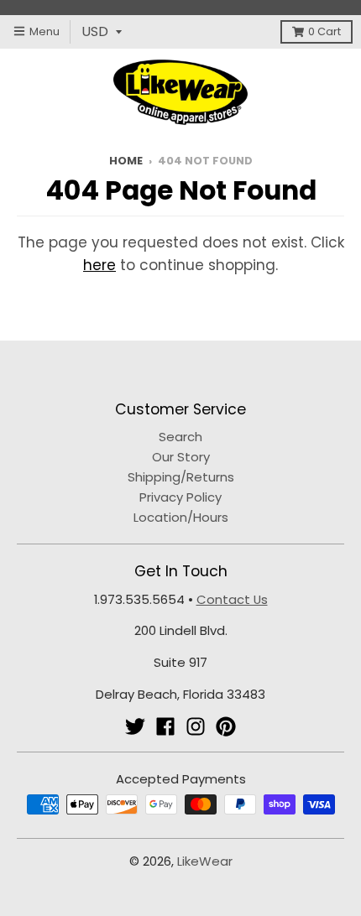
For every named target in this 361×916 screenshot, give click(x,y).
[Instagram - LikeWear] (196, 726)
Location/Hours (180, 517)
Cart (324, 31)
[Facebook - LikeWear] (165, 726)
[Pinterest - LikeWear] (226, 726)
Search (180, 436)
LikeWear (205, 861)
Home (126, 161)
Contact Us (232, 599)
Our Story (181, 457)
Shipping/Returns (181, 477)
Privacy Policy (180, 497)
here (99, 265)
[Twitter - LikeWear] (135, 726)
